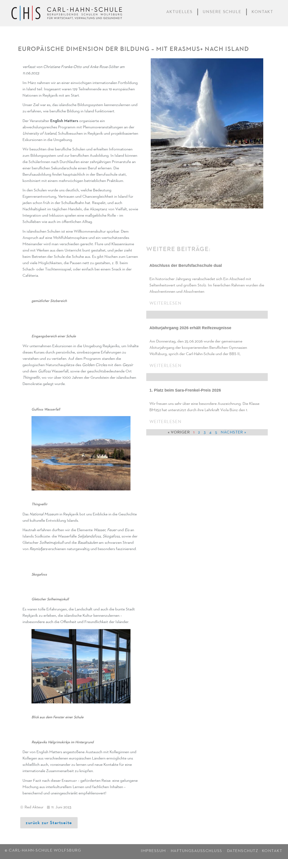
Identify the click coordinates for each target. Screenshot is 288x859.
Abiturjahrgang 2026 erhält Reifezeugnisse (190, 328)
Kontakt (262, 12)
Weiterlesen (165, 303)
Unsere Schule (222, 12)
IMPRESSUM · (155, 851)
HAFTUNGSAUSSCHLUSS (196, 851)
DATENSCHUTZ (242, 851)
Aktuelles (179, 12)
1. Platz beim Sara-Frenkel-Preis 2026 (185, 390)
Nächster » (233, 432)
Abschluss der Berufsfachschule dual (185, 265)
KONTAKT (272, 851)
